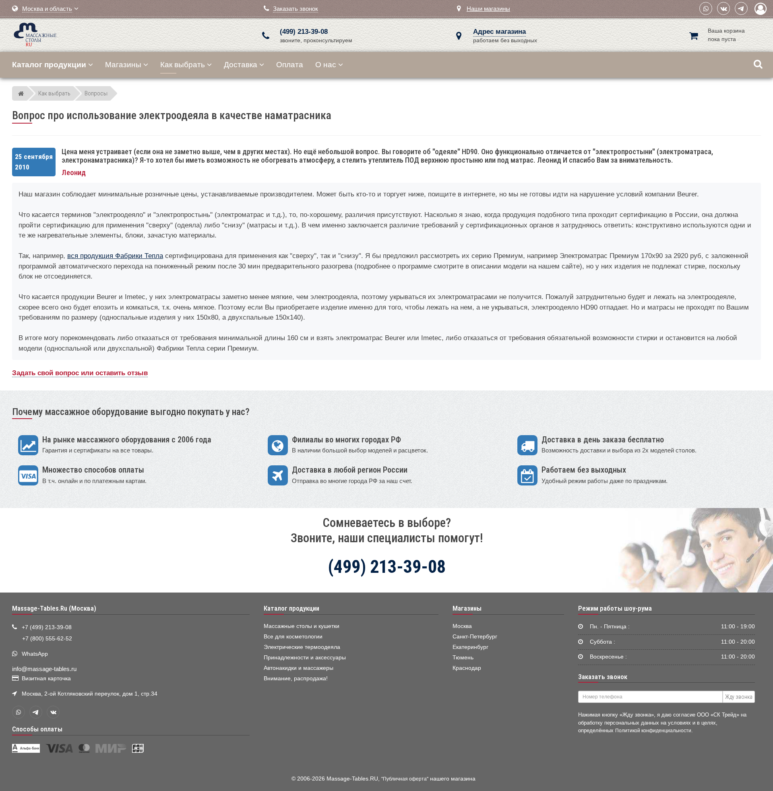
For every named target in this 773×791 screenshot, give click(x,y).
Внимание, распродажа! (296, 678)
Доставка (240, 64)
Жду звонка (738, 697)
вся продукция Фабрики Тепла (115, 256)
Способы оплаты (37, 729)
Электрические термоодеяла (302, 647)
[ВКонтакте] (723, 8)
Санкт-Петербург (475, 637)
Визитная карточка (46, 678)
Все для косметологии (293, 637)
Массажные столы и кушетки (301, 626)
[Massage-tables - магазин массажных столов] (35, 33)
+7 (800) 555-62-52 (47, 639)
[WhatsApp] (705, 8)
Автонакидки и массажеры (298, 668)
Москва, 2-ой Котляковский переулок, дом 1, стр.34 (89, 694)
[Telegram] (741, 8)
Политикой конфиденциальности (653, 730)
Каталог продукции (291, 608)
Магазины (123, 64)
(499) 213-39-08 (304, 31)
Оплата (289, 64)
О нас (325, 64)
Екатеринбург (470, 647)
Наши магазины (488, 8)
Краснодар (467, 668)
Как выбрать (182, 64)
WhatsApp (35, 654)
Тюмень (463, 658)
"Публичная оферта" (404, 779)
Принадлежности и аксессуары (305, 658)
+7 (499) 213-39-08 (47, 627)
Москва (462, 626)
